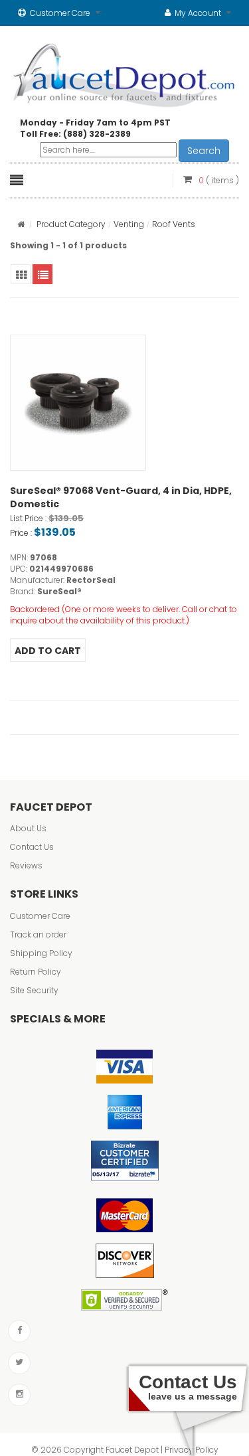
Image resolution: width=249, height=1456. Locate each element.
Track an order (38, 934)
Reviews (26, 865)
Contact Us (32, 846)
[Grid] (21, 274)
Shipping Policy (41, 953)
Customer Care (40, 916)
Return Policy (35, 971)
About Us (28, 828)
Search (203, 150)
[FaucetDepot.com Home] (124, 72)
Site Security (34, 990)
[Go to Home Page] (21, 224)
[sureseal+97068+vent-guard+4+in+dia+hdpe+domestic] (78, 402)
